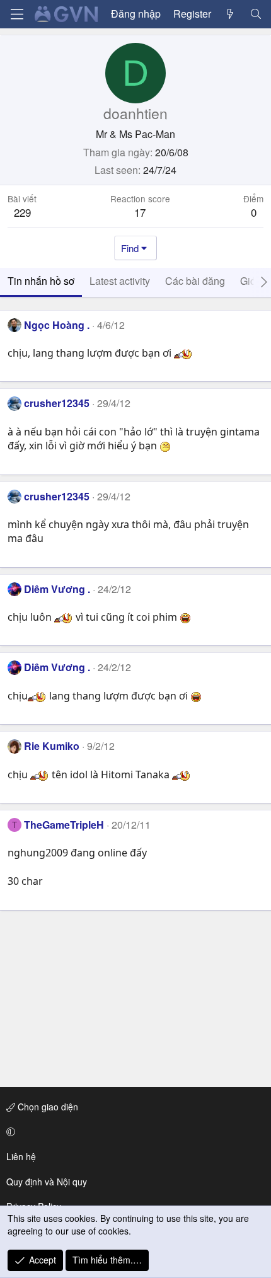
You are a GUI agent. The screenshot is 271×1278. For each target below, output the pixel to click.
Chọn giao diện (46, 1106)
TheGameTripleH (64, 824)
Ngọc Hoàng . (56, 325)
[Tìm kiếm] (255, 14)
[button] (133, 1131)
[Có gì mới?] (230, 14)
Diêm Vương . (57, 589)
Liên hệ (21, 1156)
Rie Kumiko (51, 746)
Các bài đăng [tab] (195, 280)
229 (22, 212)
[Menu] (17, 14)
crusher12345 (56, 403)
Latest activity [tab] (119, 280)
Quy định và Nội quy (46, 1181)
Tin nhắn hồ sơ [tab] (41, 280)
